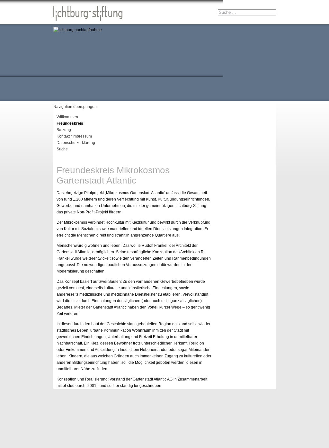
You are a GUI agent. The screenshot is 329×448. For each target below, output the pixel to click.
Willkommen (67, 117)
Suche (62, 149)
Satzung (64, 130)
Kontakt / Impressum (74, 136)
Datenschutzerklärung (76, 142)
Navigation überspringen (75, 106)
